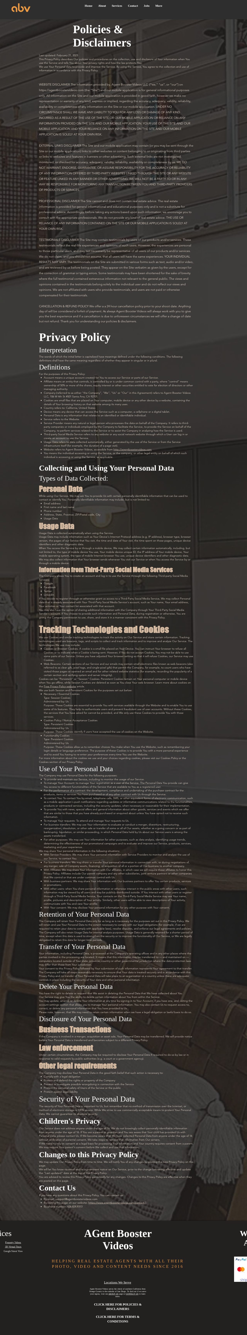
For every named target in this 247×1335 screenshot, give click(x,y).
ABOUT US (113, 1294)
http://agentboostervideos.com (132, 449)
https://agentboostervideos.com (61, 90)
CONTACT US (132, 1294)
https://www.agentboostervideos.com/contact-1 (117, 1202)
